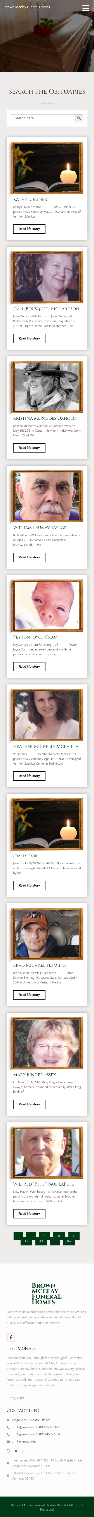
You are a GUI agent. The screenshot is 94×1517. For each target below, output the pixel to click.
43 (43, 1240)
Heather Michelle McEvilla (45, 746)
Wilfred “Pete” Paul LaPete (43, 1184)
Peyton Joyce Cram (35, 637)
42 (28, 1240)
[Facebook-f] (11, 1337)
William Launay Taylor (40, 527)
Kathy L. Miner (30, 199)
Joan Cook (25, 856)
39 (46, 1235)
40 (61, 1235)
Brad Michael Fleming (39, 965)
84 (71, 1240)
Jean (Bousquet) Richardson (46, 309)
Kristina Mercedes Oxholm (45, 418)
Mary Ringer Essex (34, 1075)
